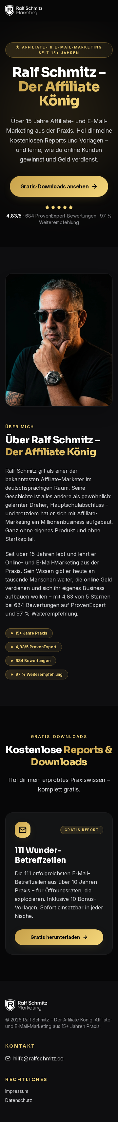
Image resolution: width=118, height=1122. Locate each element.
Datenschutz (18, 1100)
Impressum (16, 1091)
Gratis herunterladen (55, 937)
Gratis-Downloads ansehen (54, 186)
